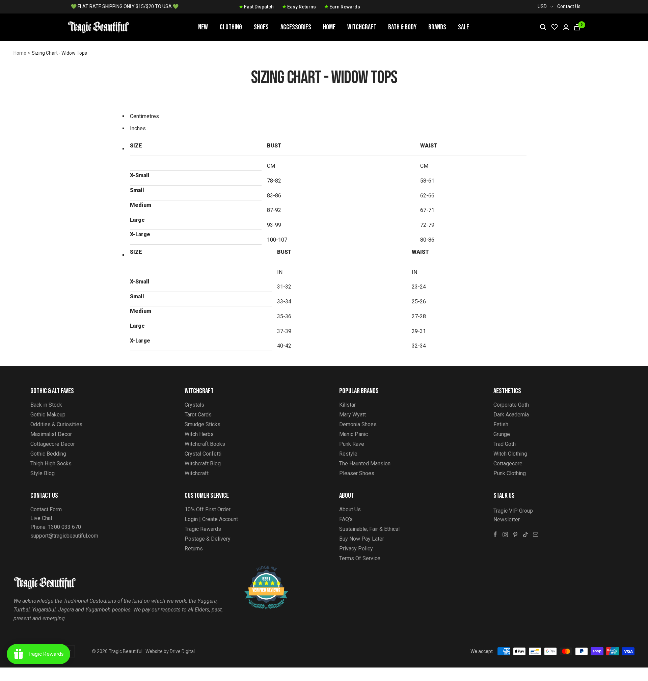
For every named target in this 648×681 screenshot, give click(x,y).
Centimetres (144, 116)
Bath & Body (402, 27)
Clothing (231, 27)
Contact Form (46, 509)
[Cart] (577, 27)
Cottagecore (507, 463)
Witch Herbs (199, 434)
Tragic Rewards (203, 529)
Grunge (501, 434)
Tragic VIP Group (513, 511)
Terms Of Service (359, 558)
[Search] (543, 27)
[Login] (566, 27)
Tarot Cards (198, 414)
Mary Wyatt (352, 414)
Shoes (261, 27)
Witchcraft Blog (203, 463)
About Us (350, 509)
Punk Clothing (509, 473)
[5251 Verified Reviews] (260, 569)
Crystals (194, 405)
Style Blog (42, 473)
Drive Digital (182, 651)
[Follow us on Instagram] (505, 534)
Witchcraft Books (205, 444)
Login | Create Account (211, 519)
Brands (437, 27)
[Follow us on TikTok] (525, 534)
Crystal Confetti (203, 454)
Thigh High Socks (51, 463)
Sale (463, 27)
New (203, 27)
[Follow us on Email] (536, 534)
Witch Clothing (510, 454)
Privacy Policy (356, 548)
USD (542, 6)
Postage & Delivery (208, 539)
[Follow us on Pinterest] (515, 534)
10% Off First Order (208, 509)
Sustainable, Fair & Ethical (369, 529)
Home (329, 27)
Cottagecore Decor (52, 444)
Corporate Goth (511, 405)
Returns (194, 548)
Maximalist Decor (51, 434)
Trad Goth (504, 444)
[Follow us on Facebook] (495, 534)
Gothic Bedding (48, 454)
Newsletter (506, 519)
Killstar (347, 405)
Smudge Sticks (202, 424)
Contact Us (568, 6)
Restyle (348, 454)
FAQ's (346, 519)
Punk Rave (351, 444)
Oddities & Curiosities (56, 424)
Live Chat (41, 518)
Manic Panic (353, 434)
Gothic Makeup (47, 414)
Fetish (500, 424)
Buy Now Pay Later (361, 539)
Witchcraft (361, 27)
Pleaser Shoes (356, 473)
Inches (138, 128)
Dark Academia (511, 414)
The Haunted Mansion (364, 463)
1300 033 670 (64, 527)
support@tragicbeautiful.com (64, 536)
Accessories (295, 27)
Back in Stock (46, 405)
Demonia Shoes (358, 424)
